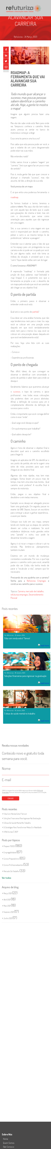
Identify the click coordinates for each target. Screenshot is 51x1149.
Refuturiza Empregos (36, 580)
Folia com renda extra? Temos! (15, 814)
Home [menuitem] (5, 1138)
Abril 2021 (10, 899)
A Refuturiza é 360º (11, 832)
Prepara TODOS (13, 846)
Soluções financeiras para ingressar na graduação (22, 818)
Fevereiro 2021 (11, 912)
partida (35, 311)
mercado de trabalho (35, 591)
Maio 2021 (10, 906)
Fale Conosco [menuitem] (8, 1146)
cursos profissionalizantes (16, 865)
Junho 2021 (10, 918)
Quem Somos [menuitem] (8, 1142)
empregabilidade (13, 852)
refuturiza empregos (19, 594)
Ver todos (6, 877)
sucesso (16, 391)
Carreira (21, 591)
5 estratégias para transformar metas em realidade (22, 827)
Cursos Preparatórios (14, 858)
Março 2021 (10, 893)
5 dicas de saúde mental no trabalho (17, 823)
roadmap (14, 197)
